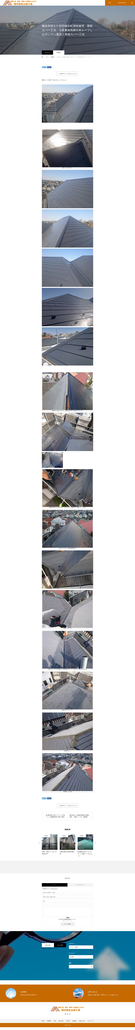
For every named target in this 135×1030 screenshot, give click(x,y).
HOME (42, 1020)
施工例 (67, 1020)
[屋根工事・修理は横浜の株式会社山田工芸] (20, 2)
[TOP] (67, 982)
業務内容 (49, 1020)
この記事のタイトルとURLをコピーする (67, 73)
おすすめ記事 (60, 945)
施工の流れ (61, 1020)
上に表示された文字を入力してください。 (67, 919)
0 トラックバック (80, 884)
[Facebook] (67, 1014)
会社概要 (74, 1020)
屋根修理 (59, 52)
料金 (55, 1020)
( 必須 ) (49, 892)
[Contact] (69, 1014)
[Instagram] (65, 1014)
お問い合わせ (82, 1020)
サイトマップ (91, 1020)
